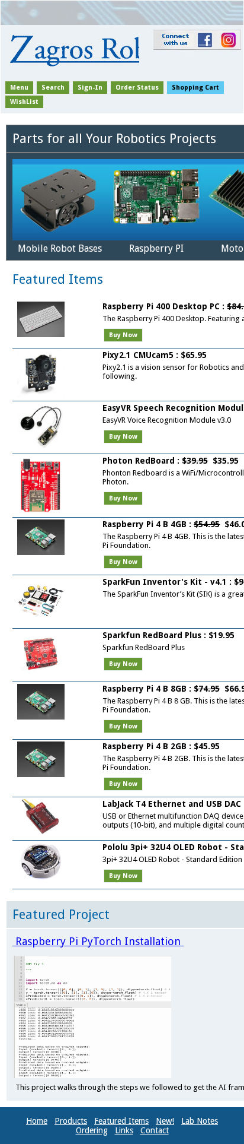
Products (70, 1121)
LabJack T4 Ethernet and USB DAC (171, 804)
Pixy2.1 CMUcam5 (138, 355)
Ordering (92, 1130)
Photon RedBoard (138, 460)
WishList (24, 102)
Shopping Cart (195, 87)
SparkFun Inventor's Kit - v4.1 (164, 582)
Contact (154, 1130)
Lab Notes (199, 1121)
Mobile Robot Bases (60, 248)
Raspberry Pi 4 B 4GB (144, 524)
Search (53, 87)
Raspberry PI (156, 248)
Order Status (137, 87)
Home (36, 1121)
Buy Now (123, 335)
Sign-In (90, 87)
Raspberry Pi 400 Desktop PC (162, 306)
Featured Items (121, 1121)
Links (124, 1130)
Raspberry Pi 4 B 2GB (144, 746)
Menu (19, 87)
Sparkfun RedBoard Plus (151, 635)
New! (165, 1121)
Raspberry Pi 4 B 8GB (144, 688)
